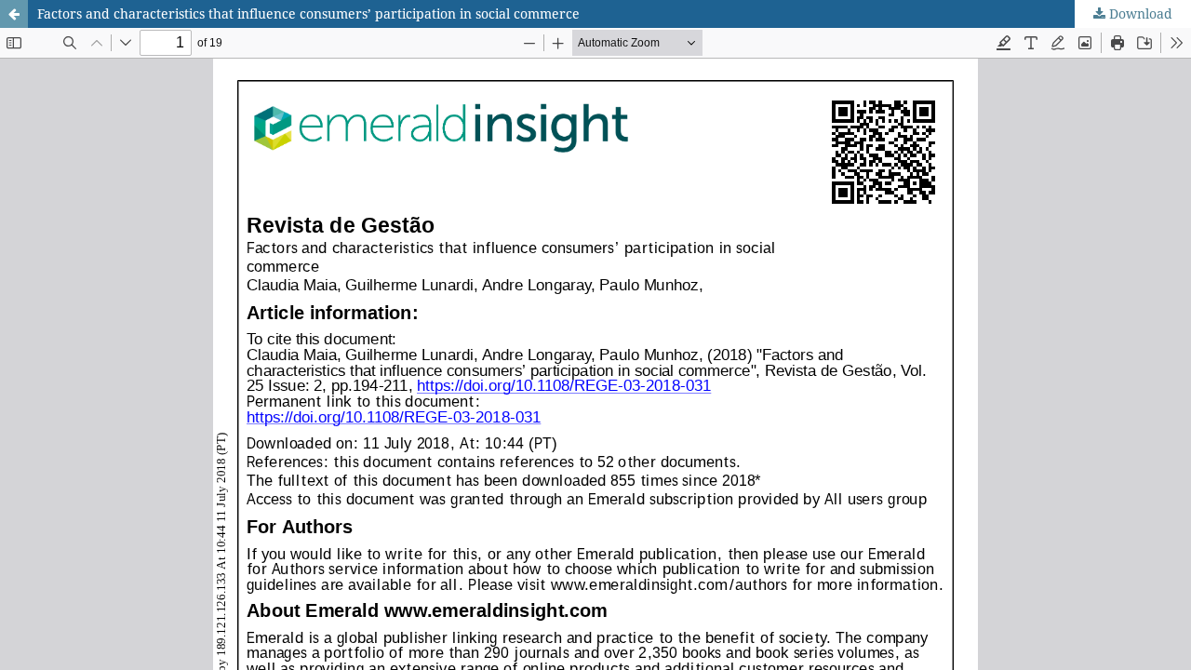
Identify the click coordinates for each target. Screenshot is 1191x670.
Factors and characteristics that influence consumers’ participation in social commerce (308, 13)
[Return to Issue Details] (14, 14)
